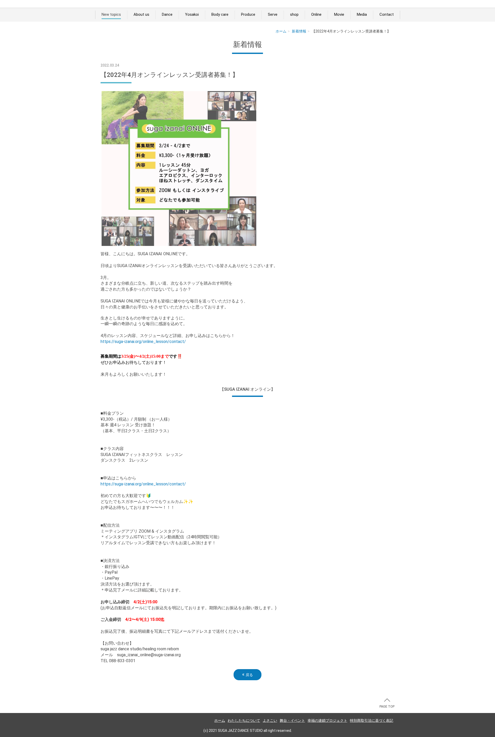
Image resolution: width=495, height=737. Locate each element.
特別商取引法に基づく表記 (371, 720)
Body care (219, 14)
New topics (111, 14)
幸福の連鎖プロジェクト (327, 720)
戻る (247, 674)
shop (294, 14)
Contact (387, 14)
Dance (167, 14)
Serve (272, 14)
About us (141, 14)
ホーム (281, 31)
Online (316, 14)
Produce (248, 14)
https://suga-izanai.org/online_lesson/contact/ (143, 341)
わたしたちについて (244, 720)
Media (362, 14)
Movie (339, 14)
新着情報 (299, 31)
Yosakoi (192, 14)
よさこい (270, 720)
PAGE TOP (387, 706)
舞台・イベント (292, 720)
